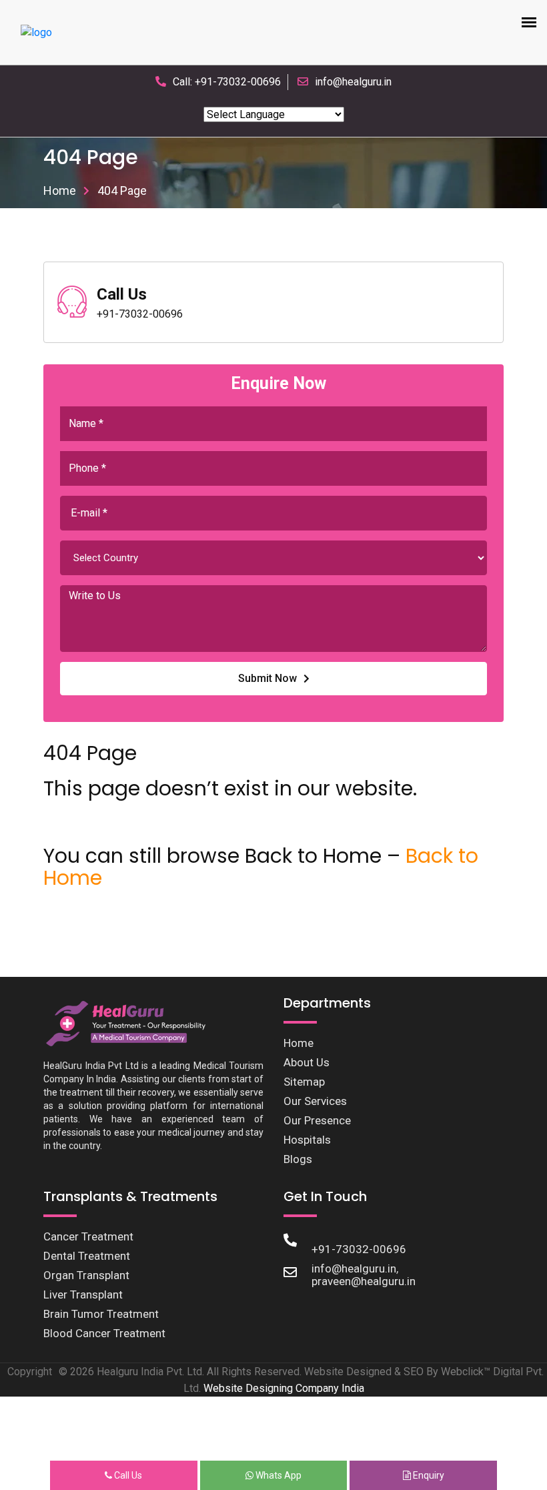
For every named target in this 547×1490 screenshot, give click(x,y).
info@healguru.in (353, 81)
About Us (307, 1062)
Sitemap (304, 1081)
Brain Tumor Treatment (101, 1314)
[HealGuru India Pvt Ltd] (132, 1022)
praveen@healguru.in (364, 1281)
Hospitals (307, 1139)
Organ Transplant (86, 1275)
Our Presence (317, 1120)
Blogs (298, 1159)
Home (59, 190)
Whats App (277, 1475)
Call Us (127, 1475)
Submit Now (267, 678)
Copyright (29, 1371)
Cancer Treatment (88, 1236)
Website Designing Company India (283, 1388)
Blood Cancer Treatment (104, 1333)
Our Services (315, 1101)
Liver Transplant (83, 1294)
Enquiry (427, 1475)
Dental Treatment (86, 1255)
